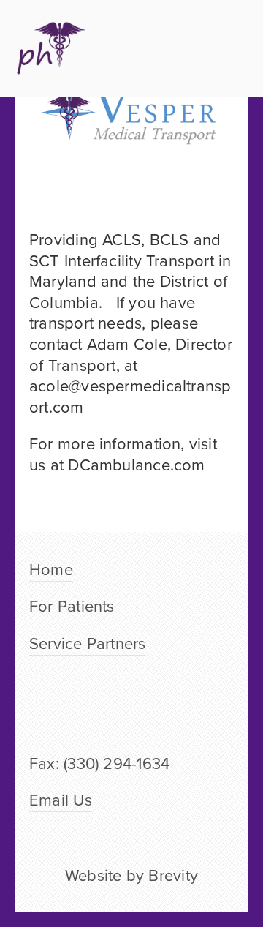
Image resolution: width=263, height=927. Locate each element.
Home (51, 569)
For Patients (72, 605)
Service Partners (87, 642)
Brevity (173, 874)
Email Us (60, 799)
